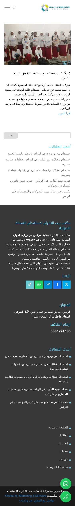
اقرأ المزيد (64, 113)
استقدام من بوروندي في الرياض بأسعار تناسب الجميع (39, 153)
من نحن (63, 459)
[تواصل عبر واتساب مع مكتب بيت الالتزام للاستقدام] (65, 483)
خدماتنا (64, 451)
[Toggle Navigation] (7, 8)
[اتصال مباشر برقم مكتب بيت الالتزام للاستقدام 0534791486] (65, 496)
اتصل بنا (63, 443)
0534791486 (61, 331)
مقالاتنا (64, 435)
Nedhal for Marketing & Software (25, 495)
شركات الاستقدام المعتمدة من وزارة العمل (42, 76)
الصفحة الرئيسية (58, 427)
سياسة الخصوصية (57, 467)
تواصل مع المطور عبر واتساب (36, 500)
